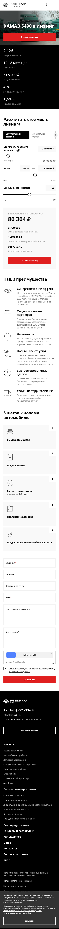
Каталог (8, 744)
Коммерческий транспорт (16, 778)
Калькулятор (12, 836)
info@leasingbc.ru (12, 715)
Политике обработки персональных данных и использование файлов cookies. (22, 911)
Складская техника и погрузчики (19, 764)
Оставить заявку (29, 37)
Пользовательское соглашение (19, 880)
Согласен (29, 920)
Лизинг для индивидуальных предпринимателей (28, 804)
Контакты (10, 848)
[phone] (47, 4)
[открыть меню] (54, 5)
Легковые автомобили (14, 760)
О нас (7, 842)
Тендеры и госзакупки (18, 831)
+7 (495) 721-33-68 (18, 710)
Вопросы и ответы (15, 854)
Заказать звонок (29, 730)
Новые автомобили (13, 750)
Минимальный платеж (39, 135)
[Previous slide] (3, 135)
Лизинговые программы (20, 789)
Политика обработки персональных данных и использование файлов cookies (25, 874)
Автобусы (8, 783)
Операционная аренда (15, 800)
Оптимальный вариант (13, 135)
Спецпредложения (16, 825)
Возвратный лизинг (13, 814)
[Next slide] (56, 135)
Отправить (29, 679)
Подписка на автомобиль (16, 809)
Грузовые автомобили (14, 769)
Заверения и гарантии (14, 886)
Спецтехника (10, 773)
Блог (6, 860)
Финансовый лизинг (13, 795)
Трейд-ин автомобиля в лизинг (19, 818)
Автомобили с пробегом (15, 755)
